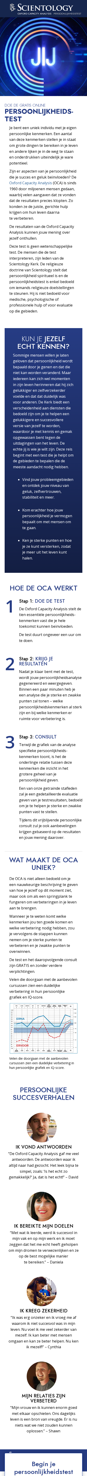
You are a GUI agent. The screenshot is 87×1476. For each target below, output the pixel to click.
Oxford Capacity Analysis (30, 182)
